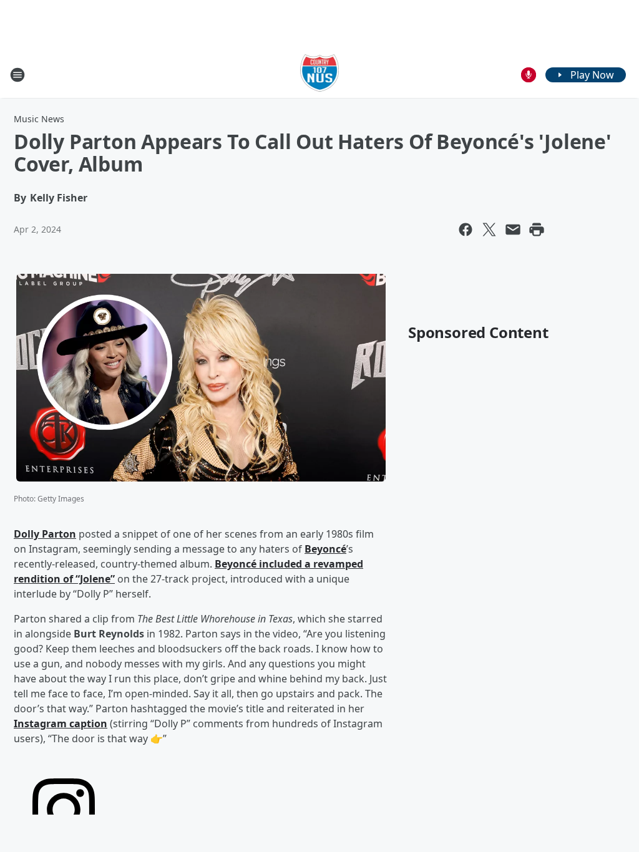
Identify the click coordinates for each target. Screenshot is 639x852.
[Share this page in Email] (513, 229)
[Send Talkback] (528, 74)
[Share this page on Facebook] (465, 229)
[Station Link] (319, 74)
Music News (39, 119)
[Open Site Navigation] (17, 74)
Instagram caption (60, 723)
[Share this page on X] (489, 229)
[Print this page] (536, 229)
